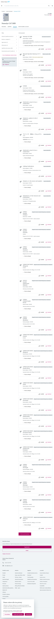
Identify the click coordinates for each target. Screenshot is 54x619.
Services (4, 598)
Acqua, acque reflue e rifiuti (20, 575)
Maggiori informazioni (6, 553)
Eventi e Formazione (43, 581)
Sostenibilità (42, 585)
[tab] (4, 27)
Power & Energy (18, 583)
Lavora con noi (42, 577)
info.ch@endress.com (8, 565)
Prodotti (3, 11)
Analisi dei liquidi (9, 11)
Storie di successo (43, 583)
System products (5, 585)
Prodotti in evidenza (6, 594)
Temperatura (5, 581)
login (50, 14)
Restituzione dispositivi (31, 583)
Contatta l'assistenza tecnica (32, 573)
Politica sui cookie (19, 611)
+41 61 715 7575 (8, 562)
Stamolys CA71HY (17, 11)
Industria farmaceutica (19, 579)
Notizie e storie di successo (45, 579)
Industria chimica (18, 581)
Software (4, 592)
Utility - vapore (17, 587)
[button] (27, 547)
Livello (4, 577)
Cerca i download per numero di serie (9, 55)
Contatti (41, 575)
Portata (4, 575)
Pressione (4, 583)
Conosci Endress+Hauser (44, 573)
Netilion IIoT (5, 590)
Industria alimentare (18, 573)
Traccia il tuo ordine (31, 581)
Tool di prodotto (5, 596)
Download (29, 575)
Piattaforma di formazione (32, 579)
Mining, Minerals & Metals (20, 585)
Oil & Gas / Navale (18, 577)
